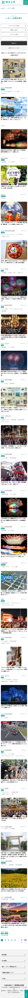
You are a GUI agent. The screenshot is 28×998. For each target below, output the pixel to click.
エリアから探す (14, 34)
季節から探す (14, 30)
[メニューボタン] (25, 2)
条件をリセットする (14, 48)
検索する (14, 43)
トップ (2, 8)
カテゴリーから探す (14, 25)
